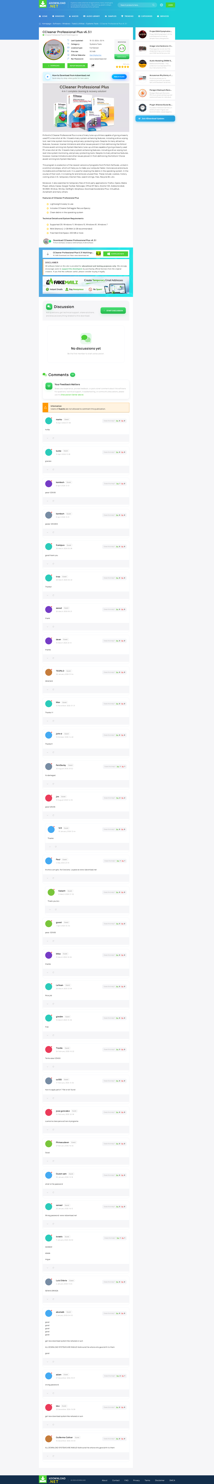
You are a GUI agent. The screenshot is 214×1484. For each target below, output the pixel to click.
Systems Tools (92, 23)
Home (44, 16)
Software (57, 23)
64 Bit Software (88, 243)
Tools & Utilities (78, 23)
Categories (146, 16)
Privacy (136, 1480)
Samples (112, 16)
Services (164, 16)
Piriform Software (59, 243)
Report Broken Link (77, 66)
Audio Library (93, 16)
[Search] (153, 4)
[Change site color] (161, 5)
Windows (59, 16)
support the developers (72, 269)
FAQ (126, 1480)
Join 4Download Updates (153, 118)
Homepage (46, 23)
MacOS (75, 16)
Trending (129, 16)
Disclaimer (160, 1480)
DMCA (172, 1480)
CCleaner (69, 243)
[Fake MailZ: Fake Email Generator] (86, 285)
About (104, 1480)
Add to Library (121, 57)
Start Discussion (115, 310)
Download (55, 66)
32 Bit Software (77, 243)
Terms (147, 1480)
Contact (116, 1480)
